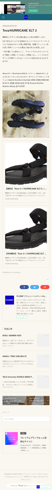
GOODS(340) (16, 272)
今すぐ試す (33, 11)
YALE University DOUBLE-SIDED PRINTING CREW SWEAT (27, 377)
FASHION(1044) (7, 272)
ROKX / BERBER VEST (12, 335)
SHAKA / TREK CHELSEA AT (15, 356)
